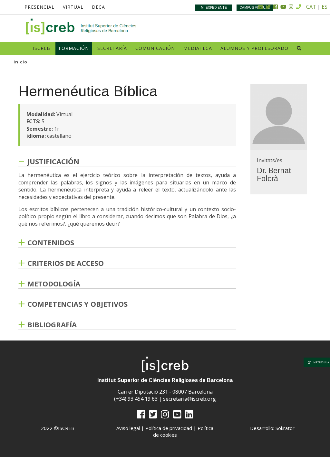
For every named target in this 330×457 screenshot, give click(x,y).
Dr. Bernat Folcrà (274, 174)
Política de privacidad (168, 428)
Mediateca (197, 48)
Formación (74, 48)
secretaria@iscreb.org (189, 398)
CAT (311, 6)
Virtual (73, 7)
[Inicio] (81, 26)
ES (324, 6)
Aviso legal (128, 428)
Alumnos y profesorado (254, 48)
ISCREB (41, 48)
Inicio (20, 62)
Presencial (39, 7)
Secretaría (112, 48)
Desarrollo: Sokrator (272, 428)
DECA (98, 7)
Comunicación (155, 48)
